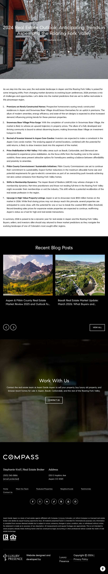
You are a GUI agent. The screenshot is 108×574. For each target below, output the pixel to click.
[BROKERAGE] (75, 501)
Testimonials (86, 489)
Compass (61, 518)
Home (5, 489)
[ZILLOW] (68, 501)
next (13, 327)
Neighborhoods (66, 489)
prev (6, 327)
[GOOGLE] (61, 501)
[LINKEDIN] (47, 501)
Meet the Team (22, 489)
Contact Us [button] (54, 400)
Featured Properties (44, 489)
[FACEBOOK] (32, 501)
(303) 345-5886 (10, 475)
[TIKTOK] (54, 501)
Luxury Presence (64, 557)
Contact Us (7, 492)
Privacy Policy (81, 559)
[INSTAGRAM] (39, 501)
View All (97, 327)
